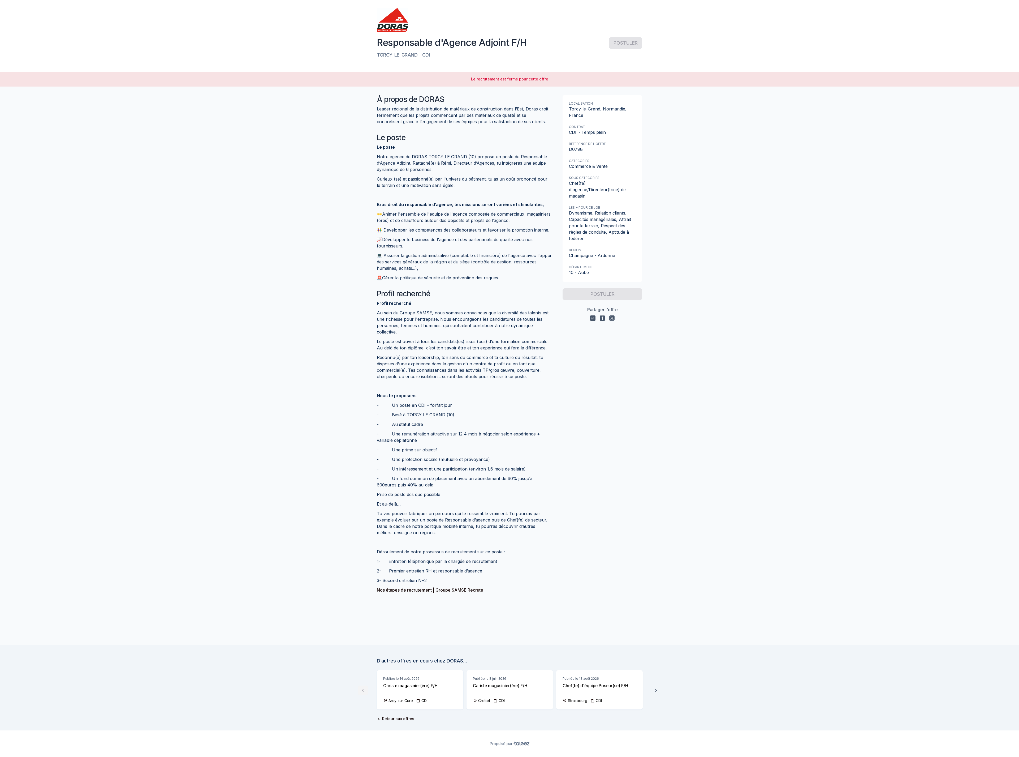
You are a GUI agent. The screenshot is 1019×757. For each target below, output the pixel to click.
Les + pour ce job (584, 207)
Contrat (577, 127)
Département (581, 267)
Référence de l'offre (587, 144)
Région (575, 250)
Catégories (579, 161)
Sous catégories (584, 178)
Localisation (581, 103)
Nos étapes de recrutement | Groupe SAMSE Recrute (430, 590)
